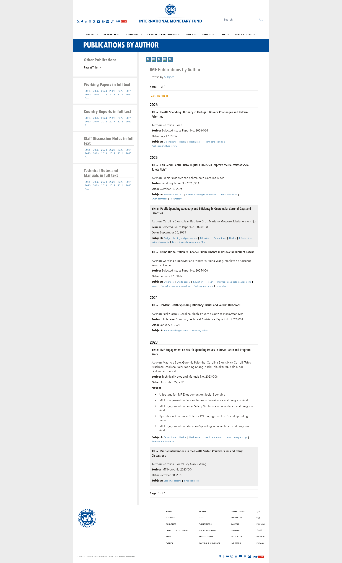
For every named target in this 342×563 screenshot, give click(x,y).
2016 (120, 95)
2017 (112, 95)
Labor (154, 286)
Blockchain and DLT (173, 195)
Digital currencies (228, 195)
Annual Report (206, 536)
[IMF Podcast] (103, 21)
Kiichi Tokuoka (214, 366)
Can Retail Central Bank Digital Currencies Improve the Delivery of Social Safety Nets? (201, 167)
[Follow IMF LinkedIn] (86, 21)
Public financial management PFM (188, 242)
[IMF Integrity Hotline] (112, 21)
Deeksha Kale (173, 366)
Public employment (203, 286)
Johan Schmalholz (192, 177)
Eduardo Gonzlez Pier (214, 313)
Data (223, 34)
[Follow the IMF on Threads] (94, 21)
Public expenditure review (164, 146)
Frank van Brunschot (238, 260)
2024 (104, 91)
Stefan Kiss (236, 313)
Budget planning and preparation (180, 238)
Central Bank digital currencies (201, 195)
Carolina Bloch (172, 125)
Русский (260, 536)
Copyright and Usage (209, 543)
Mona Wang (215, 260)
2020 (87, 95)
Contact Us (236, 517)
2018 (104, 95)
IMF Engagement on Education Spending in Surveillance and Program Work (204, 428)
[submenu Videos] (213, 34)
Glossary (235, 530)
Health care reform (213, 437)
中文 (258, 517)
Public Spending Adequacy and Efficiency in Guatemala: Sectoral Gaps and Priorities (201, 210)
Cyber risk (168, 282)
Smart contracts (159, 199)
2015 (128, 95)
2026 (87, 91)
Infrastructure (245, 238)
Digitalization (183, 282)
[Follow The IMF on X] (78, 21)
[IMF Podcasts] (244, 556)
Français (260, 524)
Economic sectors (172, 481)
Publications (243, 34)
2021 (128, 91)
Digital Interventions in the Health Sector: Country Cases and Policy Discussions (197, 453)
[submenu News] (195, 34)
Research (109, 34)
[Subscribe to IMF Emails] (107, 21)
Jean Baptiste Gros (195, 221)
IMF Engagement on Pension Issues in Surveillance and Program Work (204, 400)
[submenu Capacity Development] (179, 34)
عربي (258, 511)
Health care (194, 142)
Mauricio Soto (172, 362)
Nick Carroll (170, 313)
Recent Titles (91, 67)
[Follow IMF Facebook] (82, 21)
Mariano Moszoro (220, 221)
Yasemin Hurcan (162, 265)
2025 (96, 91)
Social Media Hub (207, 530)
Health (182, 142)
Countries (132, 34)
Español (260, 543)
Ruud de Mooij (233, 366)
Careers (235, 524)
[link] (148, 59)
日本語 (259, 530)
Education (205, 238)
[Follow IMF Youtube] (98, 21)
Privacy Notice (238, 511)
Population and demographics (175, 286)
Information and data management (234, 282)
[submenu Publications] (254, 34)
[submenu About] (97, 34)
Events (169, 543)
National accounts (160, 242)
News (189, 34)
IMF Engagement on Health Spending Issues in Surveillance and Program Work (201, 351)
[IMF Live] (258, 556)
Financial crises (191, 481)
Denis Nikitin (171, 177)
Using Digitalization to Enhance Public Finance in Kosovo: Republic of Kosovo (207, 251)
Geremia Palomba (194, 362)
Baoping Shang (193, 366)
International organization (176, 331)
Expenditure (170, 142)
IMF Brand (236, 543)
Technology (176, 199)
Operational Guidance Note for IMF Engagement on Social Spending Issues (203, 418)
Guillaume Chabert (164, 371)
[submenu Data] (228, 34)
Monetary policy (200, 331)
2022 (120, 91)
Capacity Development (162, 34)
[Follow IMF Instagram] (90, 21)
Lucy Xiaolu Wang (194, 464)
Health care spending (214, 142)
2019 (96, 95)
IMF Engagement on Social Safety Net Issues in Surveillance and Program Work (206, 408)
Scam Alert (236, 536)
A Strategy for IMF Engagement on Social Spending (192, 394)
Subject (169, 77)
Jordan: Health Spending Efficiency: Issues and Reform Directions (200, 304)
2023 (112, 91)
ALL (87, 98)
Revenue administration (163, 442)
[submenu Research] (118, 34)
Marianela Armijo (244, 221)
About (90, 34)
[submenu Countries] (141, 34)
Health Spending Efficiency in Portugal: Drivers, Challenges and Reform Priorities (200, 114)
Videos (206, 34)
